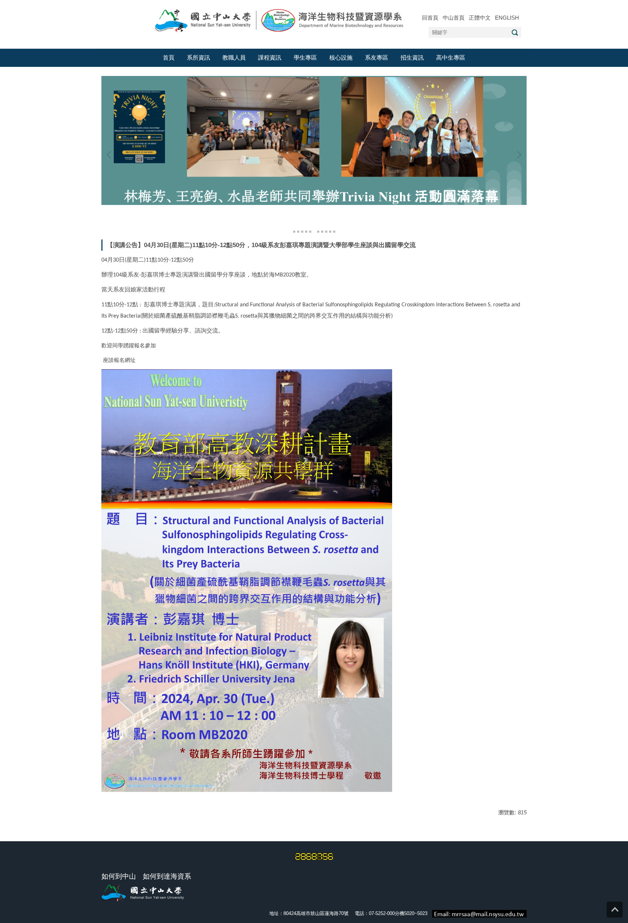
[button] (110, 155)
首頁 (168, 58)
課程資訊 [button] (269, 58)
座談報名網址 (119, 360)
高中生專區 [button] (450, 58)
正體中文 (480, 18)
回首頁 (430, 18)
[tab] (294, 231)
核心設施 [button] (341, 58)
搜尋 (514, 32)
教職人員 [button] (234, 58)
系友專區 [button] (376, 58)
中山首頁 (453, 18)
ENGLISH (507, 18)
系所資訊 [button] (198, 58)
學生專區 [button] (305, 58)
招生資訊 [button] (412, 58)
